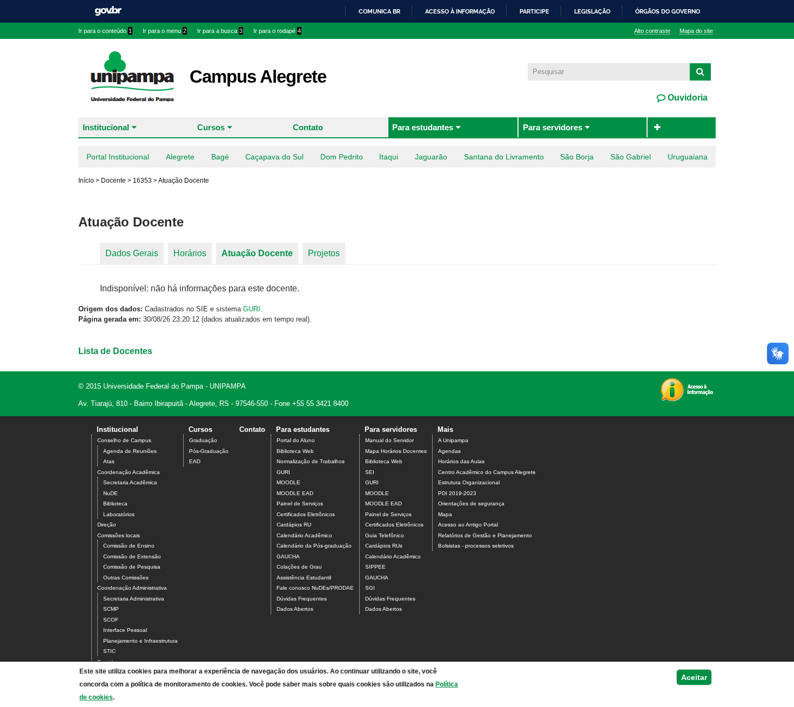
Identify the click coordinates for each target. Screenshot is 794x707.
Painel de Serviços (300, 503)
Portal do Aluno (296, 440)
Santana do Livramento (504, 156)
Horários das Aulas (461, 461)
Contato (308, 127)
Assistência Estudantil (304, 578)
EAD (194, 461)
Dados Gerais (131, 253)
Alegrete (180, 156)
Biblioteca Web (295, 451)
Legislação (592, 11)
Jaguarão (431, 156)
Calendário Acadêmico (304, 535)
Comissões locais (118, 535)
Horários (189, 253)
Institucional (106, 127)
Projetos (324, 253)
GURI (251, 309)
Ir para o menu (164, 31)
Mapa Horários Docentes (396, 451)
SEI (369, 472)
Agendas (449, 451)
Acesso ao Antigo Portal (468, 525)
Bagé (220, 156)
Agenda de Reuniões (130, 451)
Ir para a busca (220, 31)
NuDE (110, 493)
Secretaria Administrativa (133, 599)
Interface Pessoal (125, 630)
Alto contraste (652, 31)
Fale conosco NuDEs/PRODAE (315, 588)
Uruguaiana (688, 156)
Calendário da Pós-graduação (314, 546)
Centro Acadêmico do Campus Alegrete (487, 472)
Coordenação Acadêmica (128, 472)
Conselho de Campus (124, 440)
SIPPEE (375, 567)
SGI (370, 588)
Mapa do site (696, 31)
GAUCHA (288, 556)
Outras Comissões (126, 578)
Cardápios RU (294, 525)
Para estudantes (422, 127)
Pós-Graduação (208, 451)
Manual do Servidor (389, 440)
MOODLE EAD (295, 493)
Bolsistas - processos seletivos (476, 546)
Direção (106, 525)
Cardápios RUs (383, 546)
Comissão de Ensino (128, 546)
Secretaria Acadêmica (130, 482)
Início (86, 180)
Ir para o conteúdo (105, 31)
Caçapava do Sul (274, 156)
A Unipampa (453, 440)
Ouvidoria (686, 97)
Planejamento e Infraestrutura (140, 641)
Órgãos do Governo (667, 11)
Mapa (445, 514)
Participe (534, 11)
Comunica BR (379, 11)
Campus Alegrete (258, 76)
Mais (445, 429)
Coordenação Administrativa (132, 588)
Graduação (203, 440)
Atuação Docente (257, 253)
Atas (109, 461)
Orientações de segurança (471, 503)
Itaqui (388, 156)
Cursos (211, 127)
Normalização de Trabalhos (311, 461)
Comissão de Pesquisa (131, 567)
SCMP (111, 609)
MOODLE (288, 482)
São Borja (577, 156)
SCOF (110, 620)
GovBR (108, 11)
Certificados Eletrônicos (306, 514)
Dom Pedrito (341, 156)
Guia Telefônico (384, 535)
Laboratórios (118, 514)
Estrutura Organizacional (469, 482)
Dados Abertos (295, 609)
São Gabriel (630, 156)
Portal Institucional (117, 156)
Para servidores (552, 127)
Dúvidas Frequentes (302, 599)
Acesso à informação (460, 11)
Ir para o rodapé (277, 31)
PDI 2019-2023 (457, 493)
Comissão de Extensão (132, 556)
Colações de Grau (299, 567)
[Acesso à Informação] (687, 397)
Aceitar (694, 677)
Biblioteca (115, 503)
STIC (109, 651)
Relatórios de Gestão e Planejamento (485, 535)
